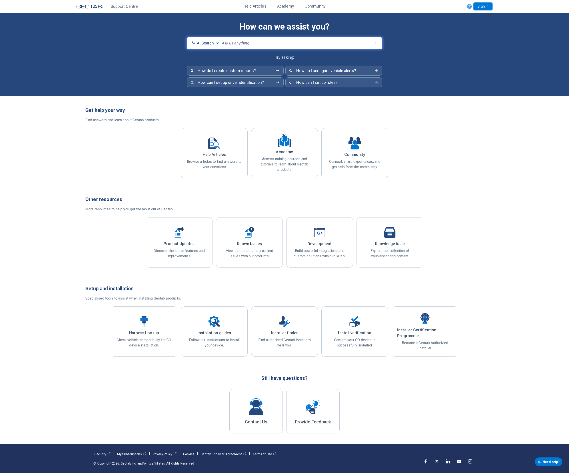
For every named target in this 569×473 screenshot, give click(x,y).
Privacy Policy (162, 454)
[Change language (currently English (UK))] (469, 6)
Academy (285, 6)
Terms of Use (262, 454)
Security (100, 454)
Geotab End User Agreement (221, 454)
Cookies (188, 454)
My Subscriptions (129, 454)
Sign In (483, 6)
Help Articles (254, 6)
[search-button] (375, 43)
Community (315, 6)
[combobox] (296, 43)
